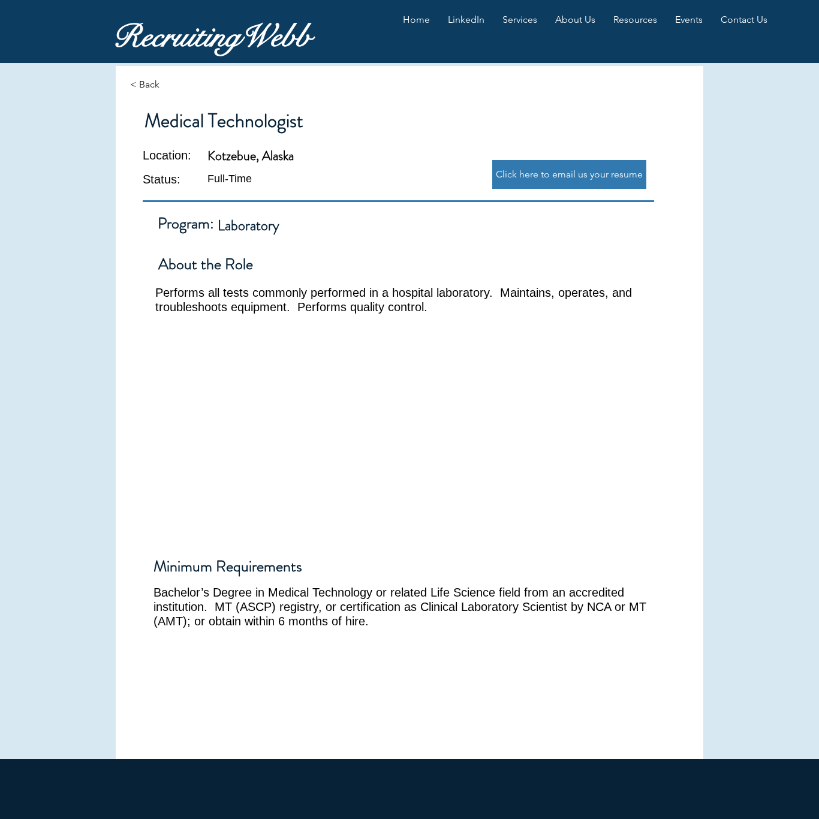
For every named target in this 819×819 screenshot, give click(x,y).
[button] (466, 19)
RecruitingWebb (212, 36)
